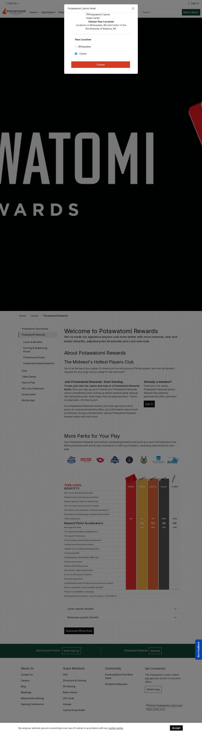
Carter (83, 53)
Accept (176, 728)
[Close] (133, 8)
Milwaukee (84, 46)
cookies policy (115, 727)
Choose (101, 64)
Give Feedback (198, 649)
